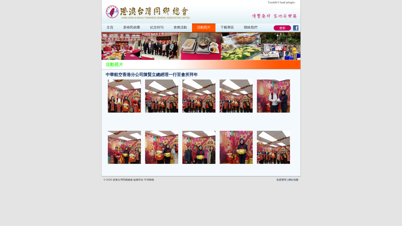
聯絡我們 (250, 27)
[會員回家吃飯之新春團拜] (121, 46)
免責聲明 (281, 179)
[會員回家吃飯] (201, 46)
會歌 (282, 28)
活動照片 (203, 27)
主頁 (110, 27)
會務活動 (180, 27)
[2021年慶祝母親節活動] (280, 46)
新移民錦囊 (131, 27)
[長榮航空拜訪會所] (161, 46)
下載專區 (227, 27)
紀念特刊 (157, 27)
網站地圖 (293, 179)
